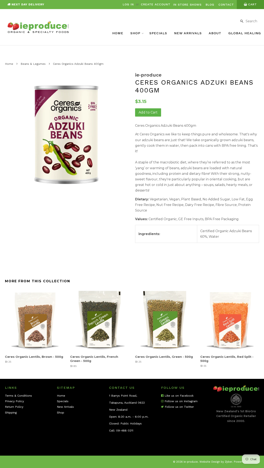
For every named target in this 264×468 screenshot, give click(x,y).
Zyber (228, 461)
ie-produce (191, 461)
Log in (128, 4)
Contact (226, 4)
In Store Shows (187, 4)
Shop (135, 33)
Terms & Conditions (18, 395)
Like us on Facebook (178, 395)
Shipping (11, 412)
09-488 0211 (124, 430)
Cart (252, 4)
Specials (158, 33)
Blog (210, 4)
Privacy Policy (14, 401)
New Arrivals (188, 33)
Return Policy (14, 406)
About (215, 33)
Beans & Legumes (33, 63)
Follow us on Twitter (179, 406)
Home (117, 33)
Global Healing (244, 33)
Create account (155, 4)
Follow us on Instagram (181, 401)
